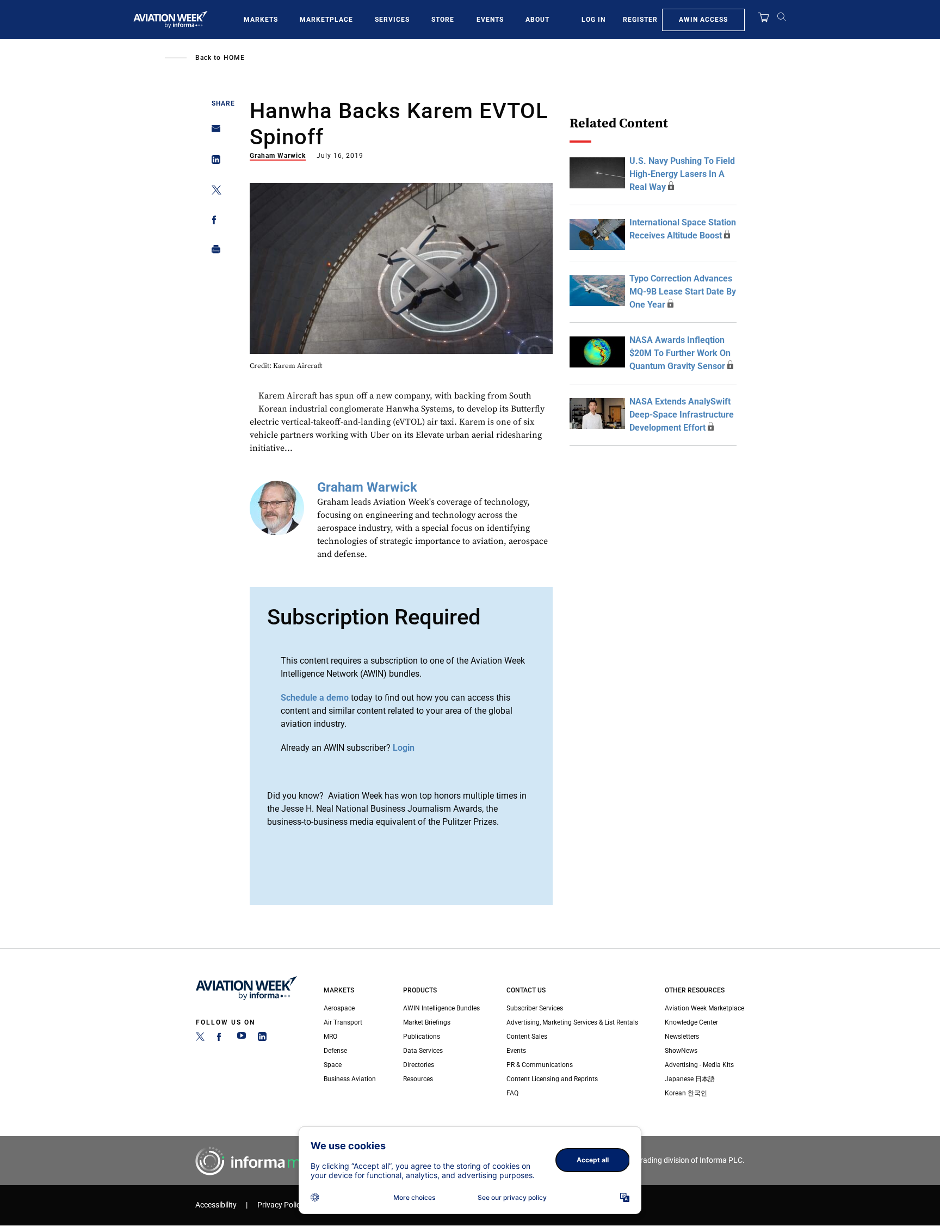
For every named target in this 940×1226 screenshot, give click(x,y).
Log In (593, 19)
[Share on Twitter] (213, 192)
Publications (421, 1036)
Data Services (423, 1051)
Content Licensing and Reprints (552, 1079)
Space (333, 1065)
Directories (418, 1065)
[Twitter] (200, 1039)
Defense (335, 1051)
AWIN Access (703, 19)
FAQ (512, 1093)
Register (640, 19)
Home (234, 58)
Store (442, 19)
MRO (330, 1036)
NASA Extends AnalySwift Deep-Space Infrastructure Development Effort (681, 414)
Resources (418, 1079)
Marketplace (326, 19)
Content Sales (526, 1036)
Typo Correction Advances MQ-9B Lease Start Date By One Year (682, 291)
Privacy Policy (280, 1205)
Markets (261, 19)
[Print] (213, 252)
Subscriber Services (534, 1008)
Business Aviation (350, 1079)
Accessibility (216, 1205)
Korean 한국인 (686, 1093)
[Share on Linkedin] (213, 162)
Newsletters (682, 1036)
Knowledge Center (691, 1022)
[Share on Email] (213, 132)
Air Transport (343, 1022)
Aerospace (339, 1008)
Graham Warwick (278, 156)
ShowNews (681, 1051)
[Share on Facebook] (213, 222)
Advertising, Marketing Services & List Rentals (572, 1022)
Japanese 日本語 (690, 1079)
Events (490, 19)
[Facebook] (221, 1039)
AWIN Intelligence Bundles (441, 1008)
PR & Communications (539, 1065)
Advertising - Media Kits (699, 1065)
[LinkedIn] (262, 1039)
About (537, 19)
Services (392, 19)
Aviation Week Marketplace (704, 1008)
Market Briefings (426, 1022)
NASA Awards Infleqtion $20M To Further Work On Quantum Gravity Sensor (680, 353)
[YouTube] (241, 1039)
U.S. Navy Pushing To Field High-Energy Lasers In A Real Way (682, 174)
